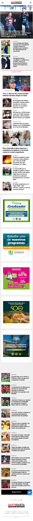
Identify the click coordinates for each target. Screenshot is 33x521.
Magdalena (14, 511)
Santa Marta (8, 511)
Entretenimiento (20, 513)
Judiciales (7, 513)
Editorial (20, 511)
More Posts (16, 492)
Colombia (25, 511)
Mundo (27, 513)
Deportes (13, 513)
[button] (29, 492)
